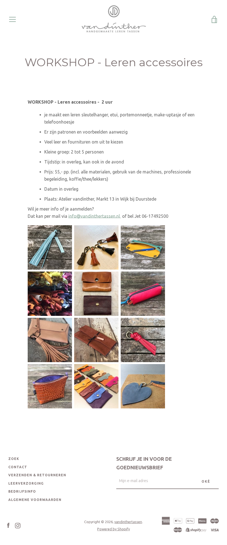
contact (17, 467)
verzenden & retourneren (37, 475)
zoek (13, 458)
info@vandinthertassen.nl (94, 216)
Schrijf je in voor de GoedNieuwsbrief (144, 463)
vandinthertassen (128, 522)
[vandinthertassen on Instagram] (17, 525)
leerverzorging (26, 483)
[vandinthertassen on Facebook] (8, 525)
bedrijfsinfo (22, 491)
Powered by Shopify (113, 529)
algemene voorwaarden (34, 499)
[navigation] (12, 19)
